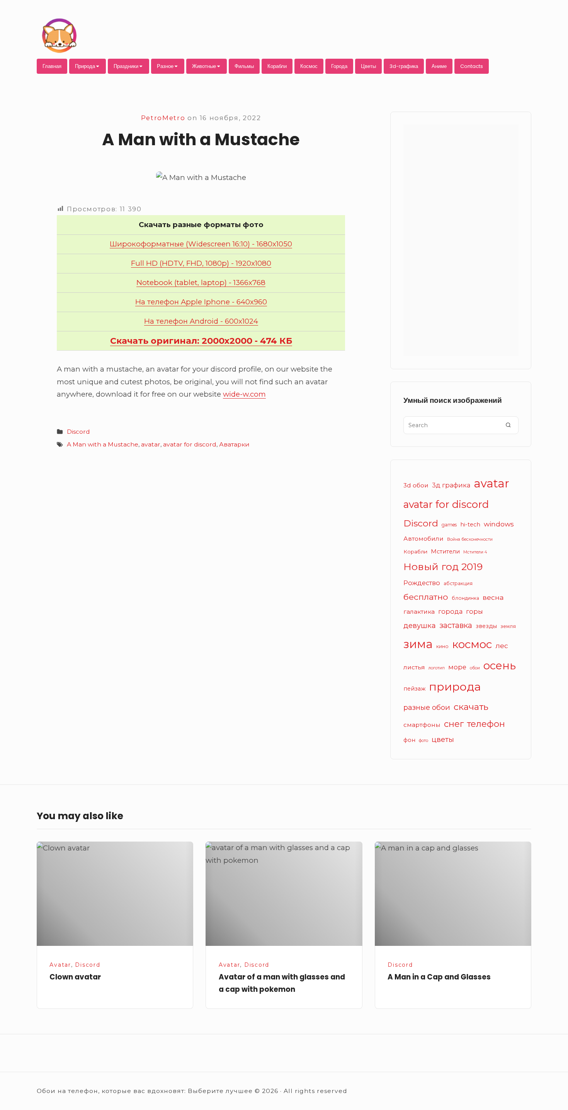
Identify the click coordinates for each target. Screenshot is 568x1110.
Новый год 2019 (443, 566)
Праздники (126, 66)
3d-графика (403, 66)
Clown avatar (75, 977)
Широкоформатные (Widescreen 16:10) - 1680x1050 (201, 243)
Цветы (368, 66)
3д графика (451, 485)
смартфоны (421, 724)
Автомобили (423, 538)
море (457, 667)
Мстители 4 (475, 552)
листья (414, 667)
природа (455, 686)
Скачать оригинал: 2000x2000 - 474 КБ (201, 340)
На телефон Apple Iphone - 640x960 (201, 301)
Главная (52, 66)
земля (508, 626)
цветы (443, 739)
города (450, 611)
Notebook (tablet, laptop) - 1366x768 (200, 282)
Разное (165, 66)
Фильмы (244, 66)
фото (423, 740)
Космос (309, 66)
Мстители (445, 551)
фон (409, 740)
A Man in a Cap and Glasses (439, 977)
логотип (437, 667)
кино (442, 646)
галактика (419, 611)
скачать (471, 706)
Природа (85, 66)
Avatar (60, 964)
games (449, 525)
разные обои (426, 707)
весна (493, 597)
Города (339, 66)
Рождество (421, 583)
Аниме (439, 66)
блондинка (465, 598)
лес (501, 646)
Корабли (277, 66)
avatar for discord (189, 444)
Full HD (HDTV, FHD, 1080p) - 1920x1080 (201, 263)
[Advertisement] (461, 240)
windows (499, 524)
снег (454, 724)
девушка (419, 625)
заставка (455, 625)
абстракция (458, 583)
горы (474, 611)
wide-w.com (244, 394)
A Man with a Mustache (102, 444)
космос (472, 644)
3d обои (416, 485)
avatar (150, 444)
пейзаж (414, 688)
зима (418, 644)
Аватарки (234, 444)
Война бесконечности (470, 539)
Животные (204, 66)
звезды (486, 626)
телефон (486, 724)
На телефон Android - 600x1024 (201, 321)
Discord (78, 431)
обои (475, 667)
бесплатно (425, 597)
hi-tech (470, 524)
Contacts (471, 66)
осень (499, 665)
